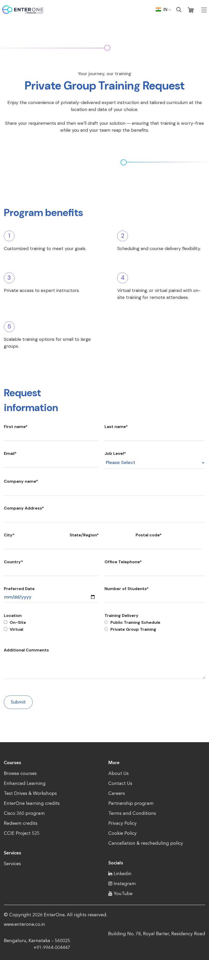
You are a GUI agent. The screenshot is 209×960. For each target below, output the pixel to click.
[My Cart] (190, 9)
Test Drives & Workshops (30, 793)
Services (12, 863)
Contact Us (120, 783)
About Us (118, 773)
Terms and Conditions (132, 813)
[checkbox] (51, 626)
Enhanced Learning (25, 783)
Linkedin (123, 873)
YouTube (123, 893)
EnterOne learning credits (32, 803)
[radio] (154, 622)
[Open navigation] (204, 10)
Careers (116, 793)
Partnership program (131, 803)
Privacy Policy (122, 823)
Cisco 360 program (24, 813)
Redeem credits (20, 823)
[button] (163, 9)
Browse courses (20, 773)
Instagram (125, 883)
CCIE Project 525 (22, 833)
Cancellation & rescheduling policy (145, 843)
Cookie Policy (122, 833)
